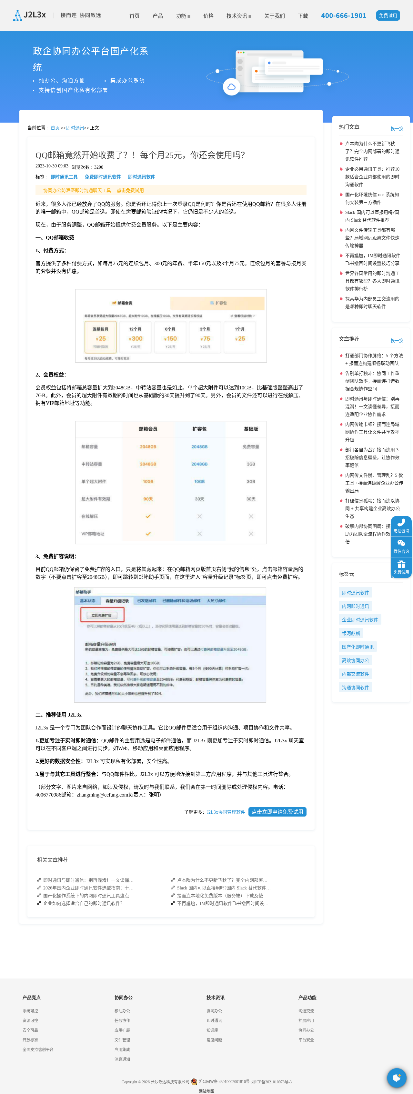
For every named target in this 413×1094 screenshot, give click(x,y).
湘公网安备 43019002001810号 (223, 1081)
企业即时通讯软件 (360, 619)
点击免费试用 (130, 190)
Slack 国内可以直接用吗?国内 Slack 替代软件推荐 (224, 888)
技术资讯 (237, 16)
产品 (158, 16)
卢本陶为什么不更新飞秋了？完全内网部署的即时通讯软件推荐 (224, 880)
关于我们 (274, 16)
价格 (208, 16)
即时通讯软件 (355, 592)
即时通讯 (214, 1021)
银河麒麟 (351, 633)
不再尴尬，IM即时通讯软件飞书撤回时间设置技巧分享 (224, 903)
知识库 (212, 1030)
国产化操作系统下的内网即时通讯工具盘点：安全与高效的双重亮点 (90, 895)
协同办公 (214, 1011)
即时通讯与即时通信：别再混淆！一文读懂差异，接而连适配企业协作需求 (90, 880)
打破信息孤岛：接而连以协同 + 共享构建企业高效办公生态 (372, 508)
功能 (181, 16)
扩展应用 (306, 1021)
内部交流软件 (355, 674)
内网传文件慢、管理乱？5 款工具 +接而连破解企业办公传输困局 (374, 483)
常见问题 (22, 226)
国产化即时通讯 (358, 647)
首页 (134, 16)
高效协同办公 (355, 660)
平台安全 (306, 1040)
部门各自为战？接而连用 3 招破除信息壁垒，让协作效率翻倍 (372, 457)
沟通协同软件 (355, 687)
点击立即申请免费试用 (277, 812)
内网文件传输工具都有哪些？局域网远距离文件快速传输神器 (372, 238)
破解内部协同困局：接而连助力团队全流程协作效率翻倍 (372, 534)
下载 (303, 16)
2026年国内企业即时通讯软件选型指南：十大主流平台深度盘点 (90, 888)
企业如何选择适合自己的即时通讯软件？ (84, 903)
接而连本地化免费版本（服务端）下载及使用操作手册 (224, 895)
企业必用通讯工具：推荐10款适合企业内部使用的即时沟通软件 (372, 177)
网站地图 (206, 1091)
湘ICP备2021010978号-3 (271, 1082)
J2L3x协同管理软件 (226, 812)
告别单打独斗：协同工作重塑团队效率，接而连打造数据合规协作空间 (372, 381)
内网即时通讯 (355, 606)
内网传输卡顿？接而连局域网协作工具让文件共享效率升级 (372, 432)
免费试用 (388, 15)
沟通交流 (306, 1011)
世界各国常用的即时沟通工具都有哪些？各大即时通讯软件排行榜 (372, 281)
